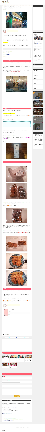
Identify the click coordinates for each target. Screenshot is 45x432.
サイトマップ (27, 427)
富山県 (35, 88)
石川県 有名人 (35, 83)
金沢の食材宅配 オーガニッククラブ (38, 111)
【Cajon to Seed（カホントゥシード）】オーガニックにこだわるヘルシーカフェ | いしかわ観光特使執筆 (38, 139)
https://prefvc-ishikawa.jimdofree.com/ (6, 413)
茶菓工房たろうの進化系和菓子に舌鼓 (13, 367)
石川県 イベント (36, 80)
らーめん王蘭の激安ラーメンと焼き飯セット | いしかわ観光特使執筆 (38, 104)
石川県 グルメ (4, 9)
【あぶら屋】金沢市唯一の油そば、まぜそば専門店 (10, 420)
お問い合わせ (17, 427)
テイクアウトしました (7, 54)
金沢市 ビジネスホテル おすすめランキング (38, 119)
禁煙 (5, 334)
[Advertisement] (17, 101)
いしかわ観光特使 (36, 43)
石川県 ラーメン (36, 75)
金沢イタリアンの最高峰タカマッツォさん (13, 359)
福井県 (35, 86)
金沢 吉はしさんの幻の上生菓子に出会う (21, 359)
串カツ (8, 334)
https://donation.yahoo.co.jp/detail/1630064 (12, 407)
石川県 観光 (35, 78)
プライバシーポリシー (22, 427)
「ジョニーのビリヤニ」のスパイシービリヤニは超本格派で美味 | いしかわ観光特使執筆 (28, 360)
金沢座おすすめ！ (36, 70)
